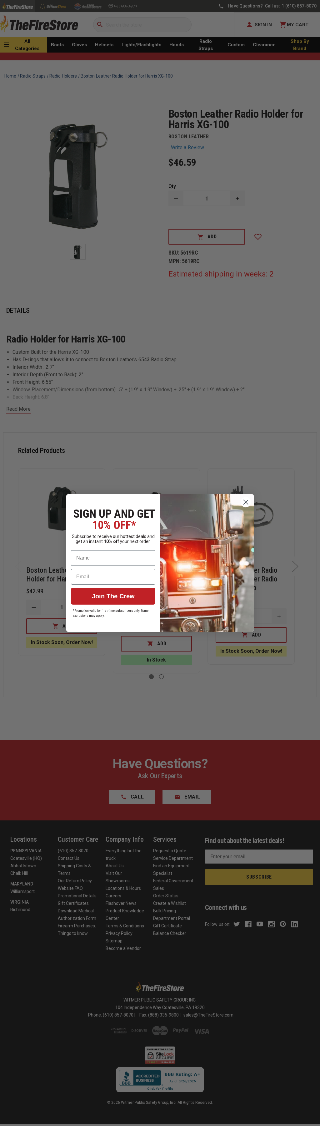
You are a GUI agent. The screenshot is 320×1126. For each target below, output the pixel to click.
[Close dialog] (245, 502)
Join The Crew (113, 596)
